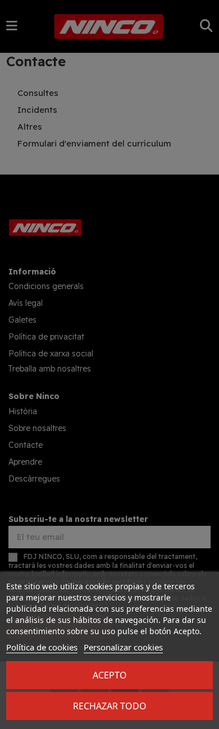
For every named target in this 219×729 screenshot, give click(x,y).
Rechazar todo (110, 706)
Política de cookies (41, 647)
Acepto (110, 675)
